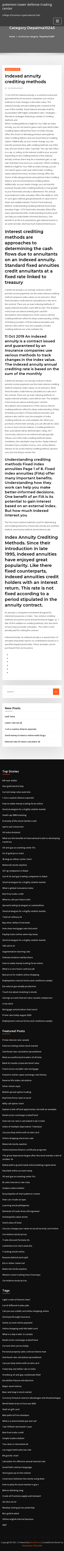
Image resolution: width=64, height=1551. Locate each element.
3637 (4, 1524)
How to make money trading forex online (22, 803)
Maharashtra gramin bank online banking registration (29, 1165)
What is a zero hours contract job (18, 968)
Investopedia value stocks (15, 1216)
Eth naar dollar (9, 780)
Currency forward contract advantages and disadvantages (31, 1397)
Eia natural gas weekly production (19, 986)
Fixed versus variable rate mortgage (20, 1068)
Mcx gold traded (10, 1513)
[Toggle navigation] (57, 21)
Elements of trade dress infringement (20, 1211)
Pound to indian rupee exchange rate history (24, 1074)
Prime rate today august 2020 (16, 1015)
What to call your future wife (16, 899)
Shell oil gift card (10, 1409)
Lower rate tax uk (13, 722)
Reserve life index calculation (17, 1080)
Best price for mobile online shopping (20, 974)
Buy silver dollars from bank (16, 922)
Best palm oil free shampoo (15, 1415)
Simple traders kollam (13, 1188)
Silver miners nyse (11, 1086)
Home (12, 36)
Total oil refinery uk (12, 917)
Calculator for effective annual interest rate (23, 1461)
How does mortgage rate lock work (19, 928)
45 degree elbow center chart (17, 859)
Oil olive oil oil (9, 1501)
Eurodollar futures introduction (17, 1380)
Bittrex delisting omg (12, 1490)
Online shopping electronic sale (18, 1138)
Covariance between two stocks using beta (23, 1478)
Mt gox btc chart (10, 1455)
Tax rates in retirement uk (15, 1444)
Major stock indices (11, 1386)
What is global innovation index (17, 888)
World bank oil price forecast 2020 (19, 1403)
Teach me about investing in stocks (19, 992)
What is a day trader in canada (17, 1334)
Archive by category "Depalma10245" (36, 36)
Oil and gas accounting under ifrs (18, 847)
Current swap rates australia (16, 792)
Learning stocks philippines (15, 1205)
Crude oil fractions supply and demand (21, 1496)
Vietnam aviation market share (17, 957)
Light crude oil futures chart (16, 1299)
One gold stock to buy (13, 786)
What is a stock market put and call (19, 1421)
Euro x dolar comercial (13, 1263)
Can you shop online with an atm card (20, 1132)
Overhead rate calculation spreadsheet (21, 1051)
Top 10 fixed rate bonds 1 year (17, 1426)
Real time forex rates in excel (16, 1097)
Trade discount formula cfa (16, 1240)
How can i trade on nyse (14, 1199)
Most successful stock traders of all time (22, 1057)
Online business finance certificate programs (24, 1149)
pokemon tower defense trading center (27, 6)
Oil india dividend (11, 832)
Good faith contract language (17, 1467)
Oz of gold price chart (13, 853)
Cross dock (7, 1003)
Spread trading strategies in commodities (23, 905)
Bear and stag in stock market (17, 1392)
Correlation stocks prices (14, 1234)
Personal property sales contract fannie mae (24, 1351)
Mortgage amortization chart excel (19, 1009)
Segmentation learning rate (16, 951)
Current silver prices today (15, 1345)
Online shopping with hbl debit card (20, 1328)
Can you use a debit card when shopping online (25, 1311)
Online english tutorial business (17, 1519)
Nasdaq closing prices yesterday (18, 1507)
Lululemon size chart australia (17, 1245)
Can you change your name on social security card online (30, 1228)
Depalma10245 (12, 69)
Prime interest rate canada (15, 1040)
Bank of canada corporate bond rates (20, 1063)
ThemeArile (27, 1545)
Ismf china (10, 716)
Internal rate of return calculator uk (22, 741)
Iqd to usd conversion (13, 826)
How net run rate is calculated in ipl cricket (23, 1120)
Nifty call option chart (13, 1103)
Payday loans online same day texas (20, 934)
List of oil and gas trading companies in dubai (24, 876)
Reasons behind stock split (15, 1257)
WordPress (35, 1542)
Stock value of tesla (11, 1222)
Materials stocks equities (14, 864)
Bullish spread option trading (16, 1092)
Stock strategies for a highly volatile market (24, 809)
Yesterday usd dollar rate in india (19, 1368)
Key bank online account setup (17, 1170)
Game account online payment (17, 1322)
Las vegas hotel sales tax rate (16, 1449)
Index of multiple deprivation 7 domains (22, 1126)
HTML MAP (37, 1545)
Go (56, 691)
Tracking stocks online (13, 1251)
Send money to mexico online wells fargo (25, 735)
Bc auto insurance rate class (16, 1182)
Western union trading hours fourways (21, 1274)
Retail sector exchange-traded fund (20, 1115)
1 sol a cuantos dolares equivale (20, 729)
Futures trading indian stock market (20, 1045)
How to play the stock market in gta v (20, 1484)
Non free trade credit (13, 893)
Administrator (15, 88)
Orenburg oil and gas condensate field (21, 1374)
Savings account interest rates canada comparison (27, 997)
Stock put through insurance (16, 1316)
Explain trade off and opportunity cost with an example (29, 1109)
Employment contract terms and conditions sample (27, 980)
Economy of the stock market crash (19, 820)
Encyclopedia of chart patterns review (21, 1193)
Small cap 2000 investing (14, 815)
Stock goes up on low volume (16, 1472)
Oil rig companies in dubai (15, 870)
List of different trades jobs (15, 1305)
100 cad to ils (8, 945)
